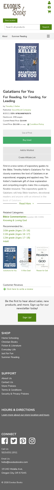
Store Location (10, 20)
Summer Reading (19, 36)
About (4, 36)
